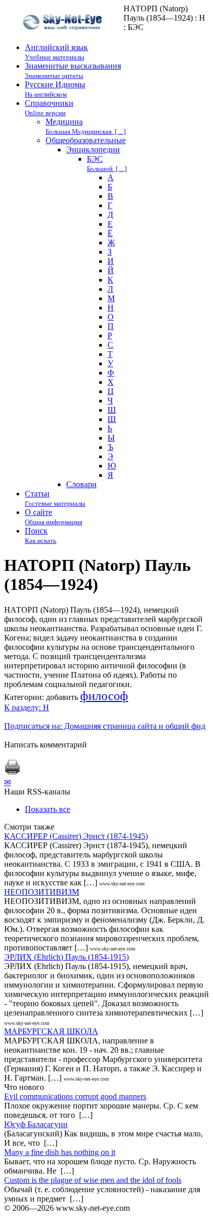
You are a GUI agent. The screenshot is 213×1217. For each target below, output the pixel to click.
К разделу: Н (26, 707)
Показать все (47, 809)
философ (104, 696)
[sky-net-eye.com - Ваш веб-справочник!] (64, 38)
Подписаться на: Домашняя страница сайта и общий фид (104, 726)
